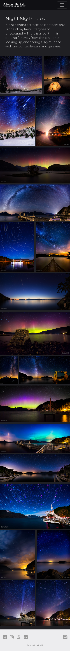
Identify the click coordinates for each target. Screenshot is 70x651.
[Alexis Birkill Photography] (14, 4)
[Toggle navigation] (62, 5)
